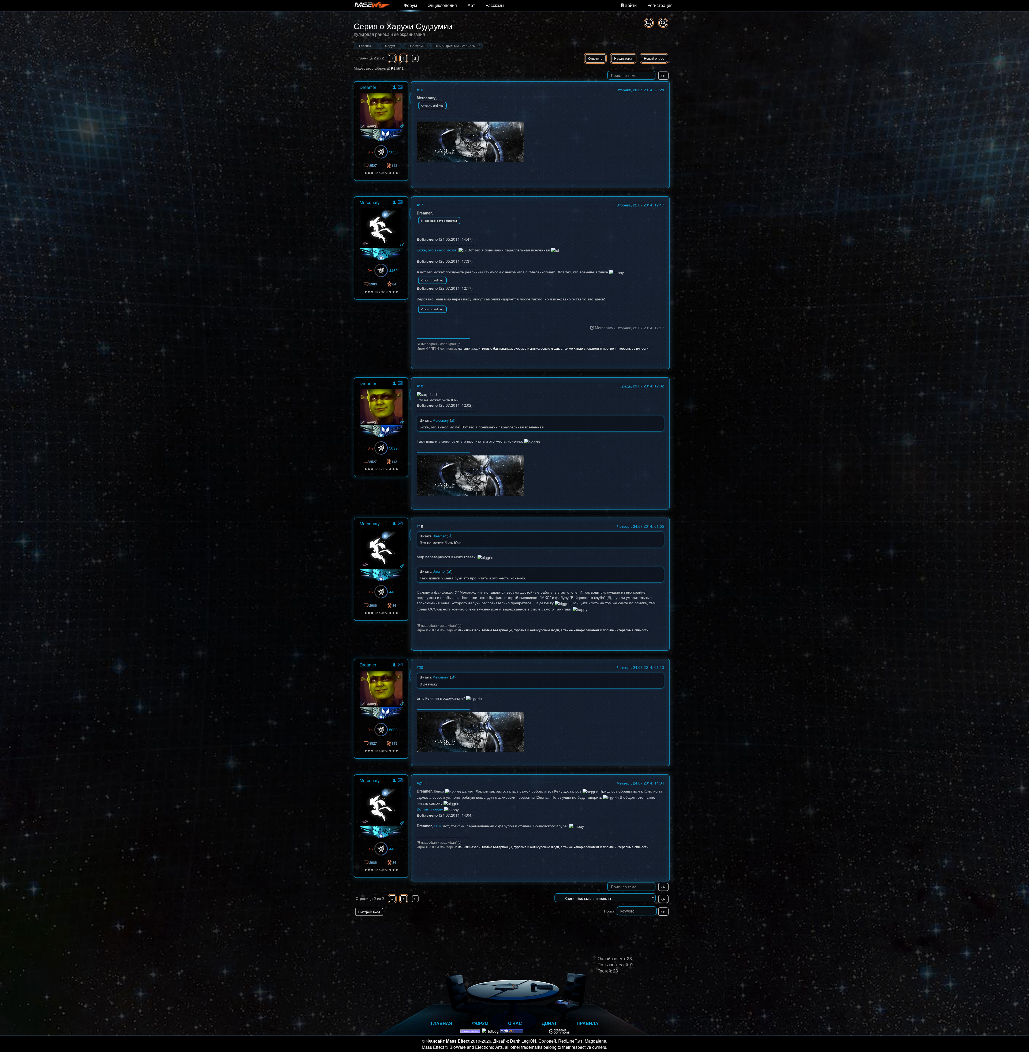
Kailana (397, 68)
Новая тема (623, 58)
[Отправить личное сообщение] (400, 87)
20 (421, 667)
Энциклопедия (442, 5)
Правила (587, 1023)
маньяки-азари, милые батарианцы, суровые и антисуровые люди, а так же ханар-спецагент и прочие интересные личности (553, 348)
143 (394, 165)
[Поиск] (663, 23)
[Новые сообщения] (649, 23)
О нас (515, 1023)
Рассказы (495, 5)
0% (370, 151)
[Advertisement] (607, 927)
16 (421, 89)
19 (421, 526)
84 (394, 283)
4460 (393, 270)
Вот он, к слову (430, 809)
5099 (393, 151)
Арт (471, 5)
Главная (441, 1023)
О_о (437, 825)
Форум (410, 5)
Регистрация (660, 5)
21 (421, 783)
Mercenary (370, 202)
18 (421, 386)
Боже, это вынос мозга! (437, 249)
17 (421, 205)
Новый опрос (654, 58)
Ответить (595, 58)
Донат (549, 1023)
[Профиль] (394, 88)
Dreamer (368, 87)
